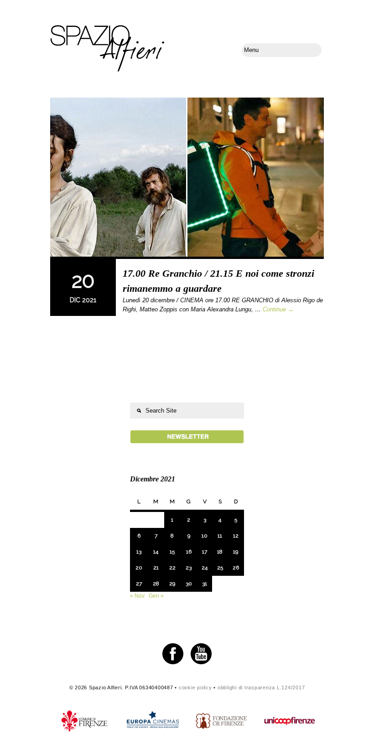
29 (172, 583)
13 (138, 551)
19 (235, 551)
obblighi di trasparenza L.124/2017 (261, 687)
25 (220, 567)
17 (204, 551)
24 (205, 567)
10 (205, 535)
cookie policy (195, 687)
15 (172, 551)
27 (139, 583)
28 (156, 583)
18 (220, 551)
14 (155, 551)
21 (156, 567)
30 (189, 583)
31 (204, 583)
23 (189, 567)
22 (172, 567)
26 (236, 567)
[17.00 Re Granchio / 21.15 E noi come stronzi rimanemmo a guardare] (187, 178)
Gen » (156, 596)
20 (138, 567)
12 (236, 535)
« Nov (137, 596)
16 (189, 551)
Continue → (278, 309)
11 (220, 535)
